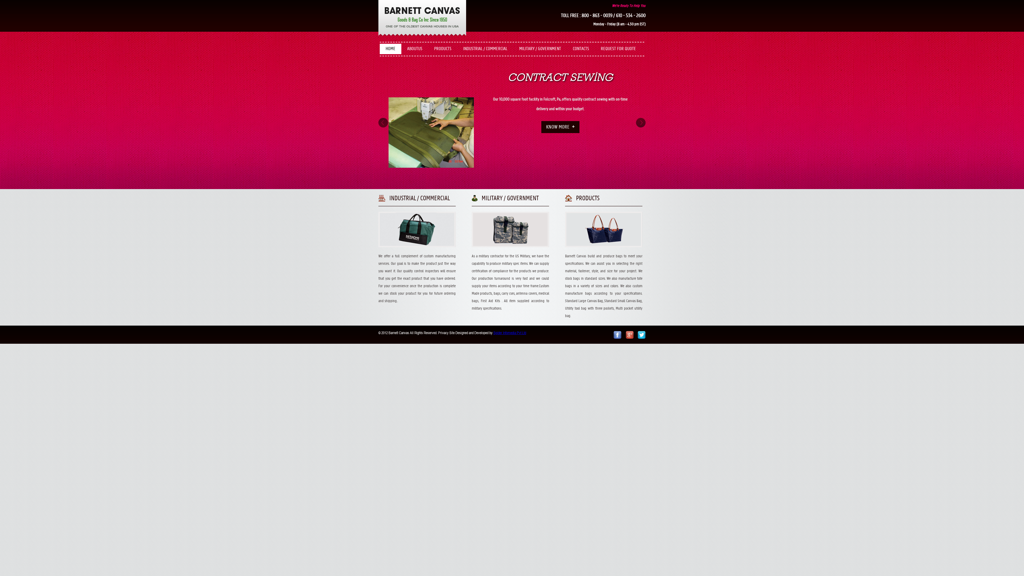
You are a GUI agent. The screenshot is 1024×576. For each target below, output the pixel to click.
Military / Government (540, 48)
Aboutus (414, 48)
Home (390, 48)
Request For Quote (618, 48)
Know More (557, 156)
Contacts (581, 48)
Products (442, 48)
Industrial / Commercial (485, 48)
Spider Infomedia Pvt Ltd (509, 332)
